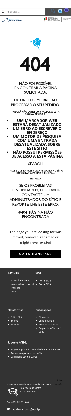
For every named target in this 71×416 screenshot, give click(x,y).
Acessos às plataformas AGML (27, 353)
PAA (13, 291)
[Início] (12, 20)
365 (65, 10)
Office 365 (16, 317)
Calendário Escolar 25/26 (24, 356)
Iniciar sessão (59, 382)
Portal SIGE (45, 280)
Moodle (15, 324)
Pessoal (15, 287)
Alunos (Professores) (22, 284)
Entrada (35, 178)
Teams (14, 320)
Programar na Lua (48, 324)
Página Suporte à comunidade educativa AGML (36, 349)
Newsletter (45, 317)
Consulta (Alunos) (20, 280)
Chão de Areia (46, 320)
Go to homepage (35, 253)
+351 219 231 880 (19, 402)
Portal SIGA (45, 284)
